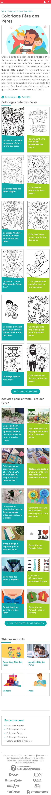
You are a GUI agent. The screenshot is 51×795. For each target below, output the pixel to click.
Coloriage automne (16, 729)
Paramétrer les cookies (35, 758)
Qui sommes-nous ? (11, 756)
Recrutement (42, 756)
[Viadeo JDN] (38, 786)
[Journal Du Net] (38, 775)
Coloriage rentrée (15, 725)
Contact (24, 756)
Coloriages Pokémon (17, 737)
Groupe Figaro (38, 760)
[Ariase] (13, 791)
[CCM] (13, 775)
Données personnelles (16, 758)
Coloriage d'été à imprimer (19, 741)
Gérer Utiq (12, 760)
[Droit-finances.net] (38, 780)
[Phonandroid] (38, 792)
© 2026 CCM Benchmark (25, 763)
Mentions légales (24, 760)
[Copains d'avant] (13, 786)
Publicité (32, 756)
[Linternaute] (13, 780)
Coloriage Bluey (14, 733)
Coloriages (11, 11)
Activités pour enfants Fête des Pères (22, 401)
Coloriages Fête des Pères (19, 102)
